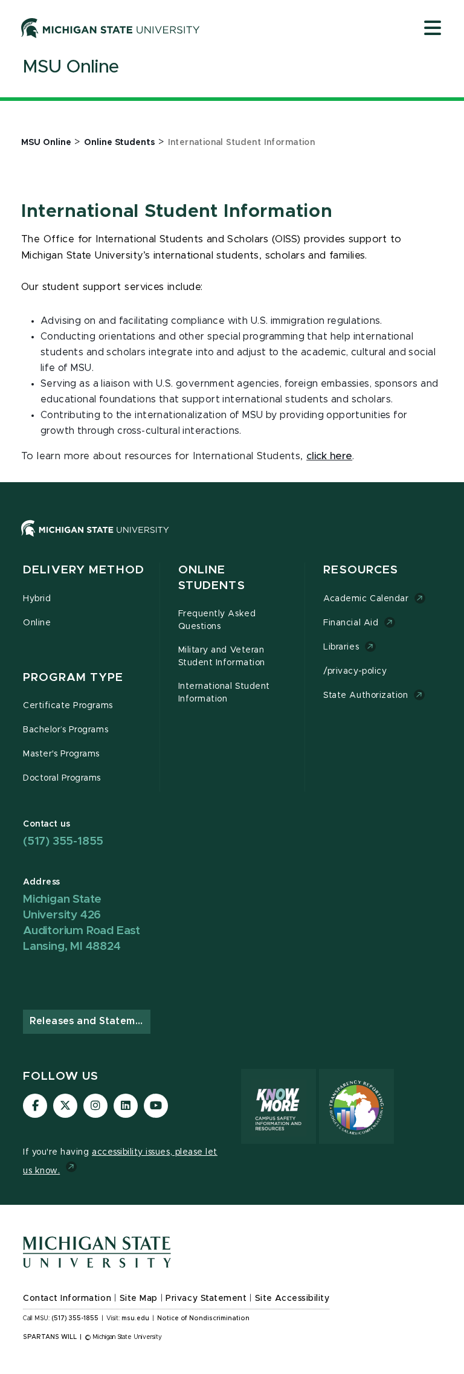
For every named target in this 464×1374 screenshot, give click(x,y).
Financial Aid (350, 623)
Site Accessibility (292, 1298)
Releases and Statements (90, 1021)
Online (37, 623)
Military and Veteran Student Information (221, 656)
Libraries (341, 647)
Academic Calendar (365, 599)
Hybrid (37, 599)
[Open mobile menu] (432, 29)
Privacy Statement (206, 1298)
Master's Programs (61, 754)
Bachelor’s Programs (65, 730)
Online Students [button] (211, 578)
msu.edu (135, 1318)
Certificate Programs (68, 706)
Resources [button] (360, 570)
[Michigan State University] (110, 28)
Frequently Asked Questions (217, 620)
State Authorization (365, 695)
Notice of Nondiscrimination (203, 1318)
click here (329, 456)
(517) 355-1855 (63, 841)
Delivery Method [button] (83, 570)
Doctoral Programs (62, 778)
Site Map (139, 1298)
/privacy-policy (355, 671)
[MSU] (232, 540)
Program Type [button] (73, 677)
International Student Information (224, 692)
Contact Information (67, 1298)
